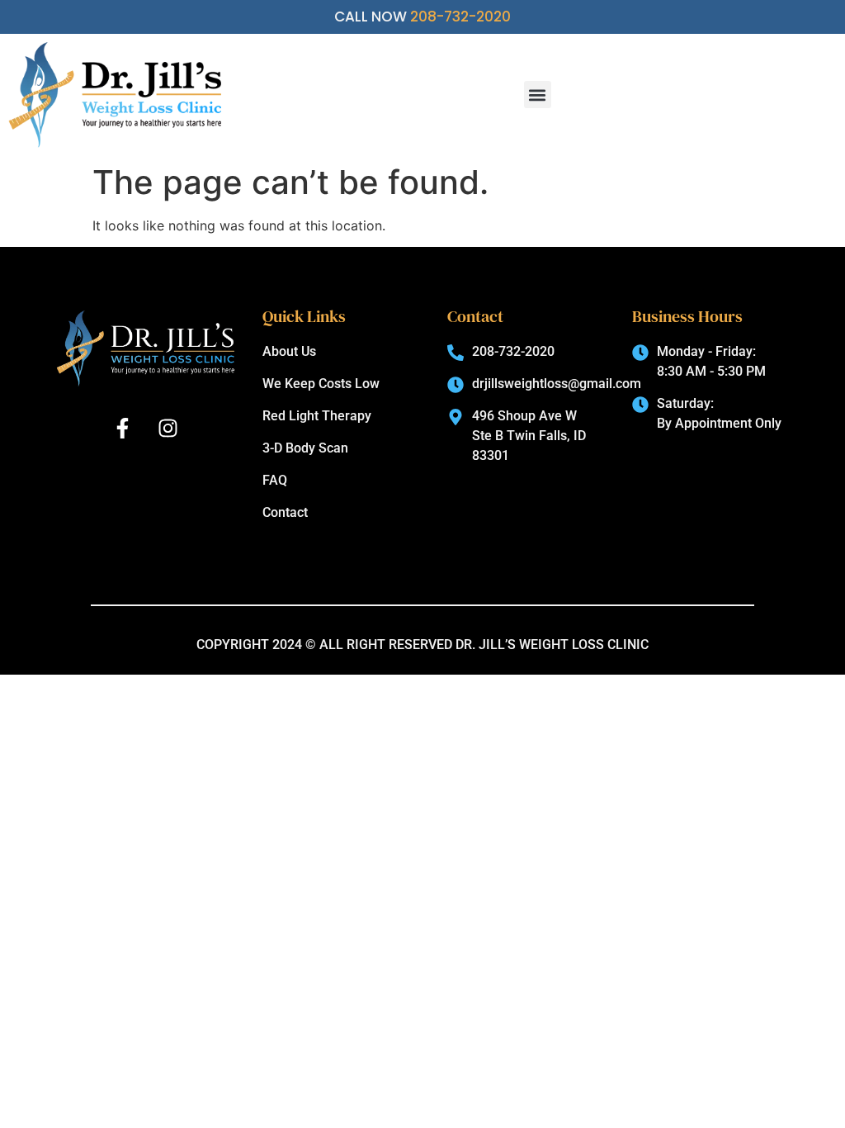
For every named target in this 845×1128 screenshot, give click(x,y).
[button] (537, 94)
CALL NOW (422, 16)
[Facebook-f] (123, 428)
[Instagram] (168, 428)
